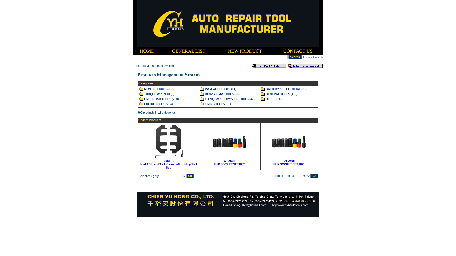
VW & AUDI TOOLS (217, 89)
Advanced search (312, 57)
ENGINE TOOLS (154, 104)
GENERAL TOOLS (278, 94)
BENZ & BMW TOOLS (219, 94)
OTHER (271, 99)
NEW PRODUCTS (156, 89)
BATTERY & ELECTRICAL (283, 89)
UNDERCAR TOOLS (157, 99)
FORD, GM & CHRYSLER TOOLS (227, 99)
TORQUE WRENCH (157, 94)
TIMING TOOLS (215, 104)
